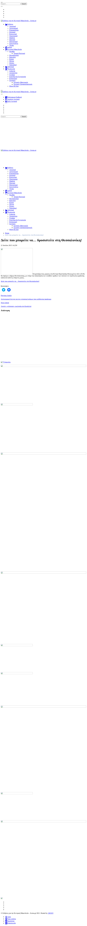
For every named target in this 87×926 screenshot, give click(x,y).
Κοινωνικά (13, 34)
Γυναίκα (12, 75)
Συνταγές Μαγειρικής (21, 82)
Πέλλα (11, 61)
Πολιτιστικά (13, 41)
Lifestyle (12, 71)
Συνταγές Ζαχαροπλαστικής (23, 84)
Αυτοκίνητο (13, 73)
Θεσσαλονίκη (14, 55)
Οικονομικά (13, 36)
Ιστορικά (12, 32)
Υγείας (11, 45)
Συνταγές (12, 80)
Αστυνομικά (13, 28)
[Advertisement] (43, 133)
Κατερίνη (12, 57)
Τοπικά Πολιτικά (19, 53)
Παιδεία (12, 38)
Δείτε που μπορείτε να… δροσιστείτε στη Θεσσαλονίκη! (20, 281)
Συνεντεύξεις (13, 43)
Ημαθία (12, 51)
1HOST (50, 913)
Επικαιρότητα (13, 30)
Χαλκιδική (13, 65)
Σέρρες (11, 63)
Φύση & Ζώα (13, 86)
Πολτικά (12, 40)
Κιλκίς (11, 59)
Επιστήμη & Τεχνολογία (17, 77)
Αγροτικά (12, 26)
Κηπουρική (13, 78)
